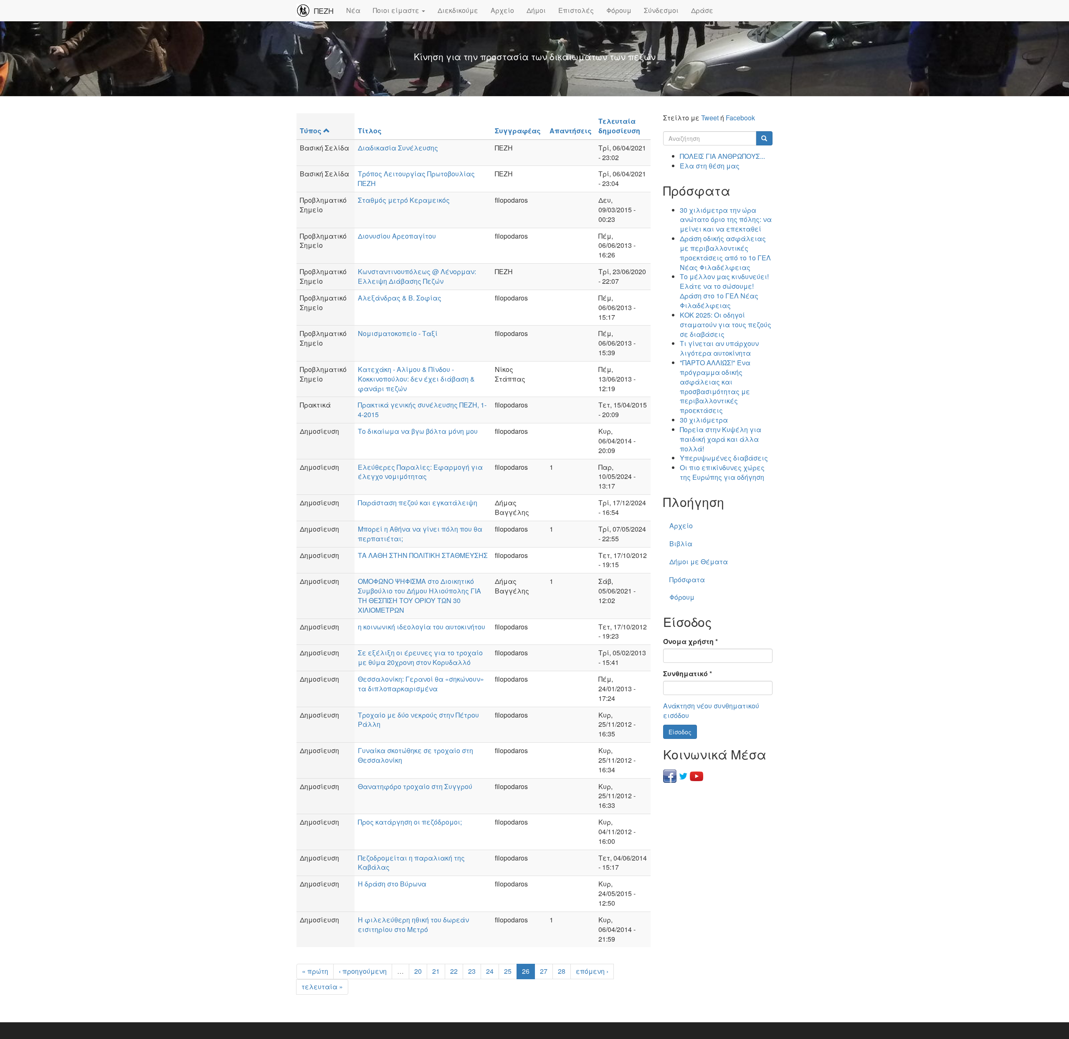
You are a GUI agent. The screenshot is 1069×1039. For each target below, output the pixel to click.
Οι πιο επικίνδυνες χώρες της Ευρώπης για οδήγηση (722, 472)
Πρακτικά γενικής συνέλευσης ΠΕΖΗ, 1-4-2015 (422, 409)
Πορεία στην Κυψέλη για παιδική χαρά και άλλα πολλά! (720, 439)
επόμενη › (592, 971)
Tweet (710, 117)
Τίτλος (370, 130)
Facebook (740, 117)
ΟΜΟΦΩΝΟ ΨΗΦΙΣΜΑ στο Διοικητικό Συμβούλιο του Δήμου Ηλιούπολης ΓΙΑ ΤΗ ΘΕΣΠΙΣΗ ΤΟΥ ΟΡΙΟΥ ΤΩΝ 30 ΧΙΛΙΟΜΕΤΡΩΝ (419, 595)
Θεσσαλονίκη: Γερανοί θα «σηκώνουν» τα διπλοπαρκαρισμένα (421, 683)
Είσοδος (680, 732)
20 (418, 971)
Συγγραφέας (518, 130)
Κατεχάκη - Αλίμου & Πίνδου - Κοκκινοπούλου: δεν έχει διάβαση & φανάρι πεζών (416, 378)
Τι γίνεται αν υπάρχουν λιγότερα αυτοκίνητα (719, 348)
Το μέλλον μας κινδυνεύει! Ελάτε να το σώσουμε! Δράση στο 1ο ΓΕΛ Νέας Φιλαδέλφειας (724, 291)
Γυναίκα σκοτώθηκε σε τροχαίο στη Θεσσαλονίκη (415, 755)
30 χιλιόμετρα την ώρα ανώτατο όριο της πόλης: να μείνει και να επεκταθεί (726, 219)
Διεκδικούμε (458, 10)
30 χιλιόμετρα (704, 420)
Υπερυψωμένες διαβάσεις (724, 458)
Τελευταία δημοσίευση (619, 125)
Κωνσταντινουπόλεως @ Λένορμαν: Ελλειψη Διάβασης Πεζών (417, 276)
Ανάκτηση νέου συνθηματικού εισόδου (711, 710)
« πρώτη (315, 971)
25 (508, 971)
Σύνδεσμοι (661, 10)
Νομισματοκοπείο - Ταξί (398, 333)
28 (561, 971)
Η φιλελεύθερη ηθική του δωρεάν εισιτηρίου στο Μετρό (413, 924)
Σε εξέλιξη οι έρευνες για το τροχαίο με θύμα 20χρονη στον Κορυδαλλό (420, 657)
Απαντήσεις (571, 130)
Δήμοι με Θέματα (698, 561)
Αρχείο (502, 10)
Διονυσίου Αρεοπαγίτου (397, 236)
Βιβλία (680, 543)
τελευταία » (322, 986)
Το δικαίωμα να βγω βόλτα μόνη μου (418, 431)
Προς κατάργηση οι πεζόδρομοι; (410, 822)
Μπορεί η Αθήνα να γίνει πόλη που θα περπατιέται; (420, 533)
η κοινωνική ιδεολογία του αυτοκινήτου (421, 627)
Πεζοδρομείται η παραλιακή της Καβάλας (411, 862)
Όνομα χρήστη (690, 641)
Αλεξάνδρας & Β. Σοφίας (399, 298)
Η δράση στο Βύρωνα (392, 884)
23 (472, 971)
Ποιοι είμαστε (397, 10)
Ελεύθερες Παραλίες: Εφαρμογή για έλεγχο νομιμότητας (420, 471)
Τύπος (311, 130)
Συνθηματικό (687, 673)
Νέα (353, 10)
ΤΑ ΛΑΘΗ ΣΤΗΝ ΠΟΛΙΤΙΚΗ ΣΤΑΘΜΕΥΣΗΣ (423, 555)
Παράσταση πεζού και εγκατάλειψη (417, 502)
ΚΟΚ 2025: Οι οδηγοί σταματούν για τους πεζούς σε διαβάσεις (725, 324)
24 (490, 971)
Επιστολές (576, 10)
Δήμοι (536, 10)
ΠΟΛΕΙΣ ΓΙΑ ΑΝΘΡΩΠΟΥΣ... (722, 156)
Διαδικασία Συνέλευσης (398, 148)
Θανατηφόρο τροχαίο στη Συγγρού (415, 786)
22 (454, 971)
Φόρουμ (618, 10)
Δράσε (702, 10)
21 (436, 971)
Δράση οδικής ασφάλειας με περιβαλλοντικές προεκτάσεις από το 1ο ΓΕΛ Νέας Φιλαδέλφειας (725, 253)
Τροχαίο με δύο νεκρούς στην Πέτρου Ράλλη (418, 719)
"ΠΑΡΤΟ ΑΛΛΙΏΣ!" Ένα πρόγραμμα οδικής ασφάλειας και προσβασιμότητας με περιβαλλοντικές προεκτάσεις (715, 386)
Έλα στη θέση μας (710, 166)
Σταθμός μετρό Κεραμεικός (404, 200)
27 (543, 971)
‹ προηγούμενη (363, 971)
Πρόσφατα (687, 579)
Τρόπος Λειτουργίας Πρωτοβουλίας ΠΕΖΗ (416, 178)
